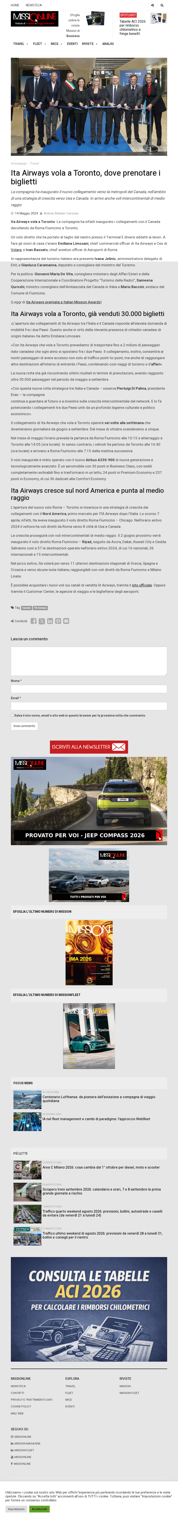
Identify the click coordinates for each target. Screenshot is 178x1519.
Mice (68, 1400)
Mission (125, 1386)
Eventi (72, 44)
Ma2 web (17, 1413)
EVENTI (70, 1406)
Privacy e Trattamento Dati (31, 1400)
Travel (34, 163)
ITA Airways (40, 608)
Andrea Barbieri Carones (61, 213)
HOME (15, 5)
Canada (26, 608)
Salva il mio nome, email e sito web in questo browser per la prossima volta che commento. (80, 715)
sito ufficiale (142, 585)
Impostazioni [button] (16, 1509)
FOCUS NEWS (23, 1083)
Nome (15, 681)
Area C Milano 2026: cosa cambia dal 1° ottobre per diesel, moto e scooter (101, 1167)
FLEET (37, 44)
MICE (54, 44)
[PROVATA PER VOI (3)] (89, 875)
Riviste (88, 44)
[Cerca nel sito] (162, 5)
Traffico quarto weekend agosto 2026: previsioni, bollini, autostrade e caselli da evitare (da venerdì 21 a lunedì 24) (102, 1213)
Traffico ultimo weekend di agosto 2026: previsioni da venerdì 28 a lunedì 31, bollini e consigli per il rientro (103, 1235)
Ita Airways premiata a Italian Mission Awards (63, 302)
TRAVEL (18, 44)
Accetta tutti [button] (39, 1509)
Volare (16, 250)
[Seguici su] (152, 5)
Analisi (108, 44)
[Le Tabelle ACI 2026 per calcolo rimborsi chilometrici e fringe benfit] (89, 1309)
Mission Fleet (129, 1393)
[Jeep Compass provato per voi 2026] (89, 801)
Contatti (17, 1393)
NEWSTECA (34, 5)
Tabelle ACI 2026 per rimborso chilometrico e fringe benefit (133, 27)
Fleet (69, 1393)
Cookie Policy (21, 1406)
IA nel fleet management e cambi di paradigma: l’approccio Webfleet (96, 1119)
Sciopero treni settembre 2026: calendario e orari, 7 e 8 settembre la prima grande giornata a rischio (102, 1191)
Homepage (19, 163)
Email (15, 698)
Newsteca (18, 1386)
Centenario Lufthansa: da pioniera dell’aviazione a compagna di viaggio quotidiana (99, 1099)
